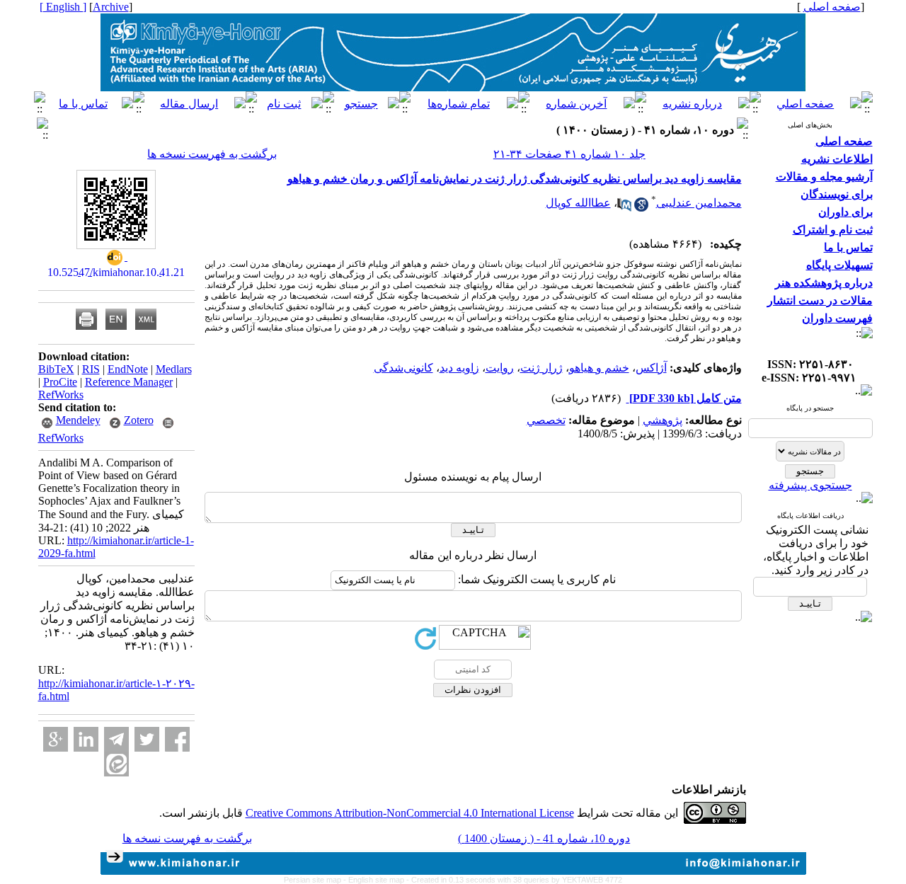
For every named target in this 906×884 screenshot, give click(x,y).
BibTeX (56, 369)
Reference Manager (129, 382)
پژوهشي (662, 420)
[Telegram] (116, 739)
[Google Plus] (55, 739)
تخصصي (546, 420)
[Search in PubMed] (624, 208)
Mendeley (78, 420)
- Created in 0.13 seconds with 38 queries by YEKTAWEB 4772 (514, 880)
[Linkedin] (86, 739)
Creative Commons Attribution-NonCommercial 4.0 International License (410, 813)
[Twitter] (146, 739)
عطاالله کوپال (578, 203)
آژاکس (651, 368)
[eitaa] (116, 764)
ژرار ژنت (541, 368)
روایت (500, 368)
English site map (377, 880)
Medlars (174, 369)
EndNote (128, 369)
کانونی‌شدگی (403, 368)
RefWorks (61, 395)
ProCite (60, 382)
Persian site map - (316, 880)
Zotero (139, 420)
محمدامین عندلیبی (699, 203)
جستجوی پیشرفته (810, 485)
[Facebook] (177, 739)
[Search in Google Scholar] (641, 208)
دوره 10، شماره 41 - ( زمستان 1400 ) (544, 838)
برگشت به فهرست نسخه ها (212, 154)
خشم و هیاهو (599, 368)
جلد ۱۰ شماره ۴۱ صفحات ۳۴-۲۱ (569, 154)
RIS (91, 369)
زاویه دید (459, 368)
